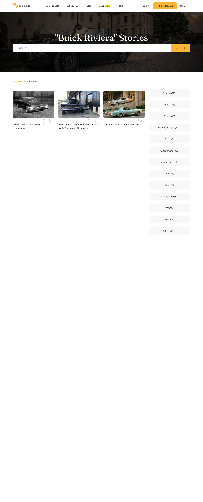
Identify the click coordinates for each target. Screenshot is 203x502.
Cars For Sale (52, 5)
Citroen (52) (169, 231)
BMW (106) (169, 116)
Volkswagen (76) (169, 162)
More (120, 5)
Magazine (18, 81)
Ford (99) (169, 139)
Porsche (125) (169, 93)
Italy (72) (169, 184)
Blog (89, 5)
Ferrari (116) (169, 104)
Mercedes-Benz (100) (169, 127)
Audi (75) (169, 173)
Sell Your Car (73, 5)
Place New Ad (166, 5)
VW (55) (169, 208)
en (184, 5)
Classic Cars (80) (169, 150)
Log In (146, 5)
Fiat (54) (169, 219)
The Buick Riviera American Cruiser (122, 124)
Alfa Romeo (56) (169, 196)
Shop (104, 5)
